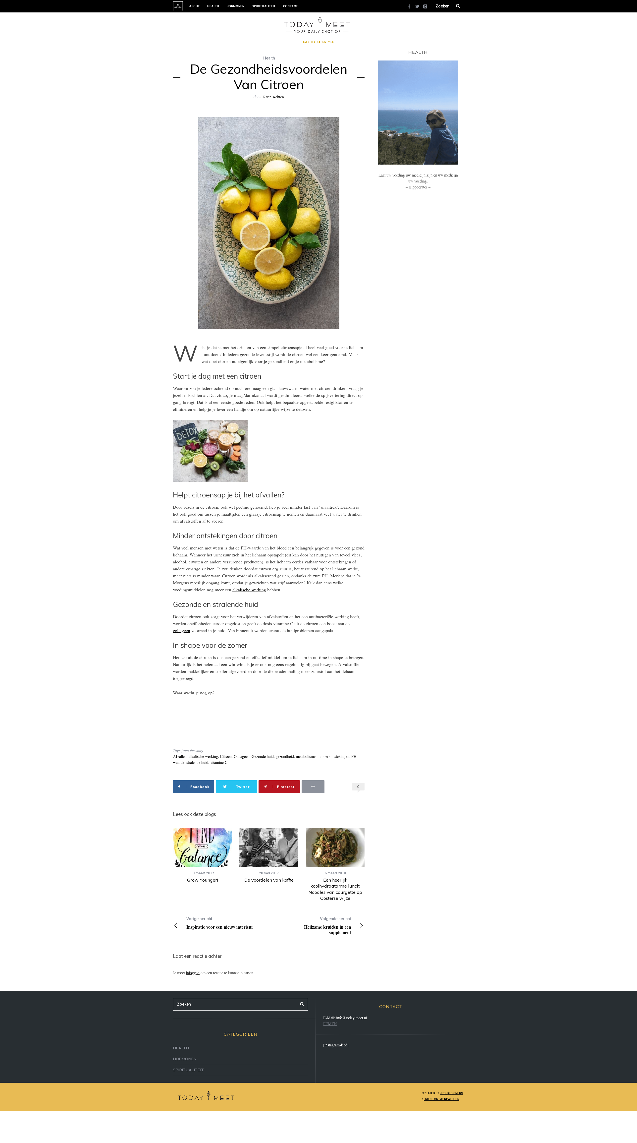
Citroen (226, 756)
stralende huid (197, 762)
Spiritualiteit (263, 6)
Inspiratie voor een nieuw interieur (219, 923)
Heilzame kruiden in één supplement (327, 925)
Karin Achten (273, 96)
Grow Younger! (202, 880)
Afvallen (180, 756)
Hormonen (236, 6)
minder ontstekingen (333, 756)
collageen (181, 630)
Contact (290, 6)
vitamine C (218, 762)
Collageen (242, 756)
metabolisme (306, 756)
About (194, 6)
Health (213, 6)
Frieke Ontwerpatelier (441, 1099)
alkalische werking (249, 590)
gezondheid (285, 756)
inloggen (193, 972)
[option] (202, 855)
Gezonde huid (263, 756)
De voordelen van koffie (269, 880)
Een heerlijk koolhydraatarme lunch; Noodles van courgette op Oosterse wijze (335, 889)
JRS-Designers (451, 1093)
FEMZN (330, 1023)
